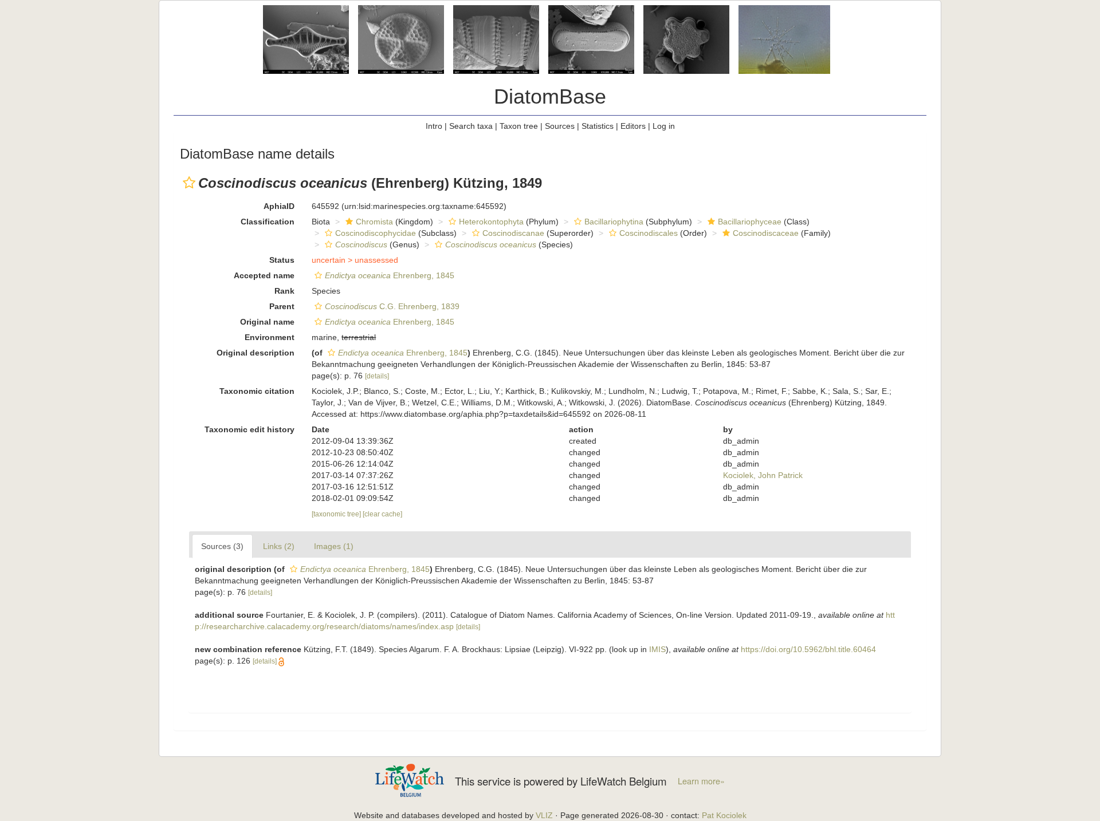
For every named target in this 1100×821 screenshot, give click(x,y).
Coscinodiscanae (513, 233)
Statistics (598, 126)
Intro (434, 126)
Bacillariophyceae (749, 221)
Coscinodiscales (648, 233)
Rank (284, 290)
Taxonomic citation (256, 391)
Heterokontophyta (491, 221)
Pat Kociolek (724, 815)
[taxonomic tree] (337, 514)
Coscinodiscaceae (766, 233)
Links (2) (278, 546)
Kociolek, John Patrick (763, 475)
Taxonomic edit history (249, 429)
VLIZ (544, 815)
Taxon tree (519, 126)
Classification (267, 221)
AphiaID (279, 206)
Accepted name (264, 275)
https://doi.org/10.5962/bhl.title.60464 (808, 649)
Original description (255, 352)
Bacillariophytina (613, 221)
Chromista (374, 221)
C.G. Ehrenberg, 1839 (392, 306)
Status (281, 260)
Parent (281, 306)
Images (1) (333, 546)
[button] (189, 183)
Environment (269, 337)
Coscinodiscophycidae (375, 233)
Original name (267, 321)
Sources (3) (222, 546)
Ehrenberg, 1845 (389, 275)
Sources (560, 126)
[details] (377, 376)
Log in (664, 126)
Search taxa (471, 126)
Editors (633, 126)
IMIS (657, 649)
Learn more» (701, 781)
